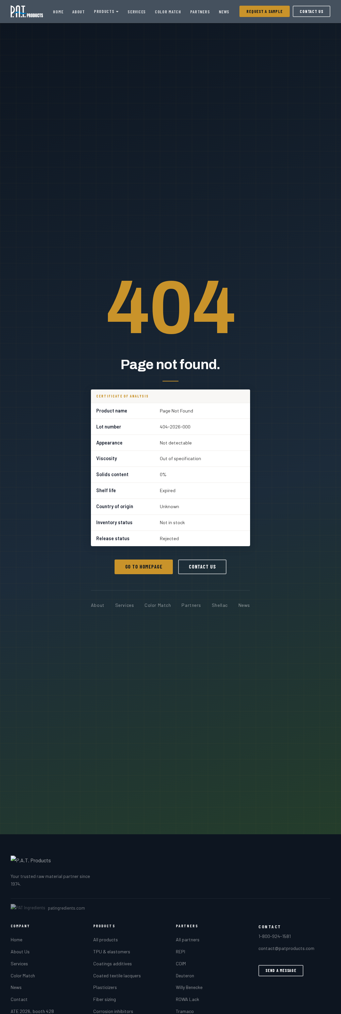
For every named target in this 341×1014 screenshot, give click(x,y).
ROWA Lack (187, 999)
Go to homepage (144, 567)
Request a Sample (264, 11)
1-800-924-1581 (274, 936)
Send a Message (280, 970)
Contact (19, 999)
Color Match (168, 11)
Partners (200, 11)
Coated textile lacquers (117, 975)
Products (104, 11)
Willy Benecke (189, 987)
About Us (20, 951)
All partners (187, 939)
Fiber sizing (104, 999)
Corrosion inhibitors (113, 1011)
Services (137, 11)
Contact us (202, 567)
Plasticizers (105, 987)
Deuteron (185, 975)
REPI (180, 951)
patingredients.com (66, 908)
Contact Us (311, 11)
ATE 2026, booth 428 (32, 1011)
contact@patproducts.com (286, 948)
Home (58, 11)
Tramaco (185, 1011)
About (78, 11)
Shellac (220, 605)
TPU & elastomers (111, 951)
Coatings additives (112, 963)
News (224, 11)
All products (105, 939)
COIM (181, 963)
